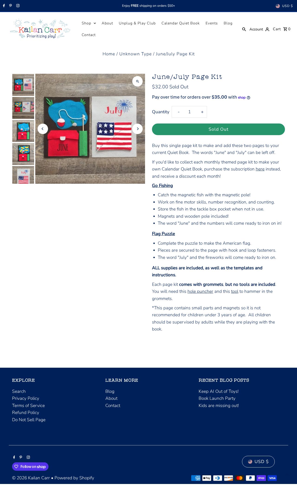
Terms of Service (28, 406)
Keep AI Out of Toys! (219, 391)
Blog (228, 23)
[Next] (137, 128)
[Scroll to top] (287, 475)
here (260, 169)
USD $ (287, 6)
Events (212, 23)
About (107, 23)
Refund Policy (25, 413)
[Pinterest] (10, 6)
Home (109, 54)
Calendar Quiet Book (180, 23)
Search (19, 391)
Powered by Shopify (74, 478)
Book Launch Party (217, 398)
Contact (89, 34)
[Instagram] (17, 6)
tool (234, 291)
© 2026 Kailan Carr (31, 478)
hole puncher (200, 291)
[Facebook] (3, 6)
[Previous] (43, 128)
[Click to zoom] (137, 81)
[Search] (244, 29)
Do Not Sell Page (28, 420)
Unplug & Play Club (137, 23)
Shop (86, 23)
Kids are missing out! (219, 406)
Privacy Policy (25, 398)
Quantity (160, 112)
